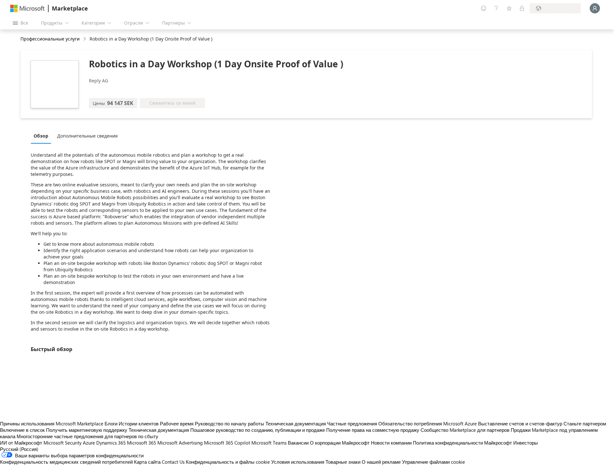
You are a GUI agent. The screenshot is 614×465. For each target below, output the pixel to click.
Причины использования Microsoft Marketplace (51, 423)
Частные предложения (352, 423)
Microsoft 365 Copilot (227, 442)
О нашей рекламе (381, 462)
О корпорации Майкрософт (340, 442)
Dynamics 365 (111, 442)
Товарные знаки (343, 462)
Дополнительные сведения (87, 136)
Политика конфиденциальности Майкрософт (462, 442)
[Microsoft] (27, 8)
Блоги (111, 423)
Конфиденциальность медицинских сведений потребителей (66, 462)
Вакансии (298, 442)
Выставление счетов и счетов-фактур (520, 423)
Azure (89, 442)
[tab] (42, 136)
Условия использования (297, 462)
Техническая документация (295, 423)
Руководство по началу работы (229, 423)
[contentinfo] (85, 39)
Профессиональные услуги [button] (50, 39)
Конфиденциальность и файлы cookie (228, 462)
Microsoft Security (62, 442)
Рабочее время (176, 423)
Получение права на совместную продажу (372, 430)
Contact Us (173, 462)
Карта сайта (147, 462)
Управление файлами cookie (433, 462)
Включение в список (22, 430)
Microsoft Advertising (180, 442)
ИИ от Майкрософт (21, 442)
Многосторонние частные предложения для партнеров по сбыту (87, 436)
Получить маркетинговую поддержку (86, 430)
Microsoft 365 (141, 442)
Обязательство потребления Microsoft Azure (428, 423)
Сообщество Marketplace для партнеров (465, 430)
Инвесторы (525, 442)
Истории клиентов (139, 423)
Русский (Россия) (19, 449)
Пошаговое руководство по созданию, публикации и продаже (257, 430)
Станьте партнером (584, 423)
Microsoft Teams (269, 442)
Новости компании (391, 442)
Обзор (41, 136)
